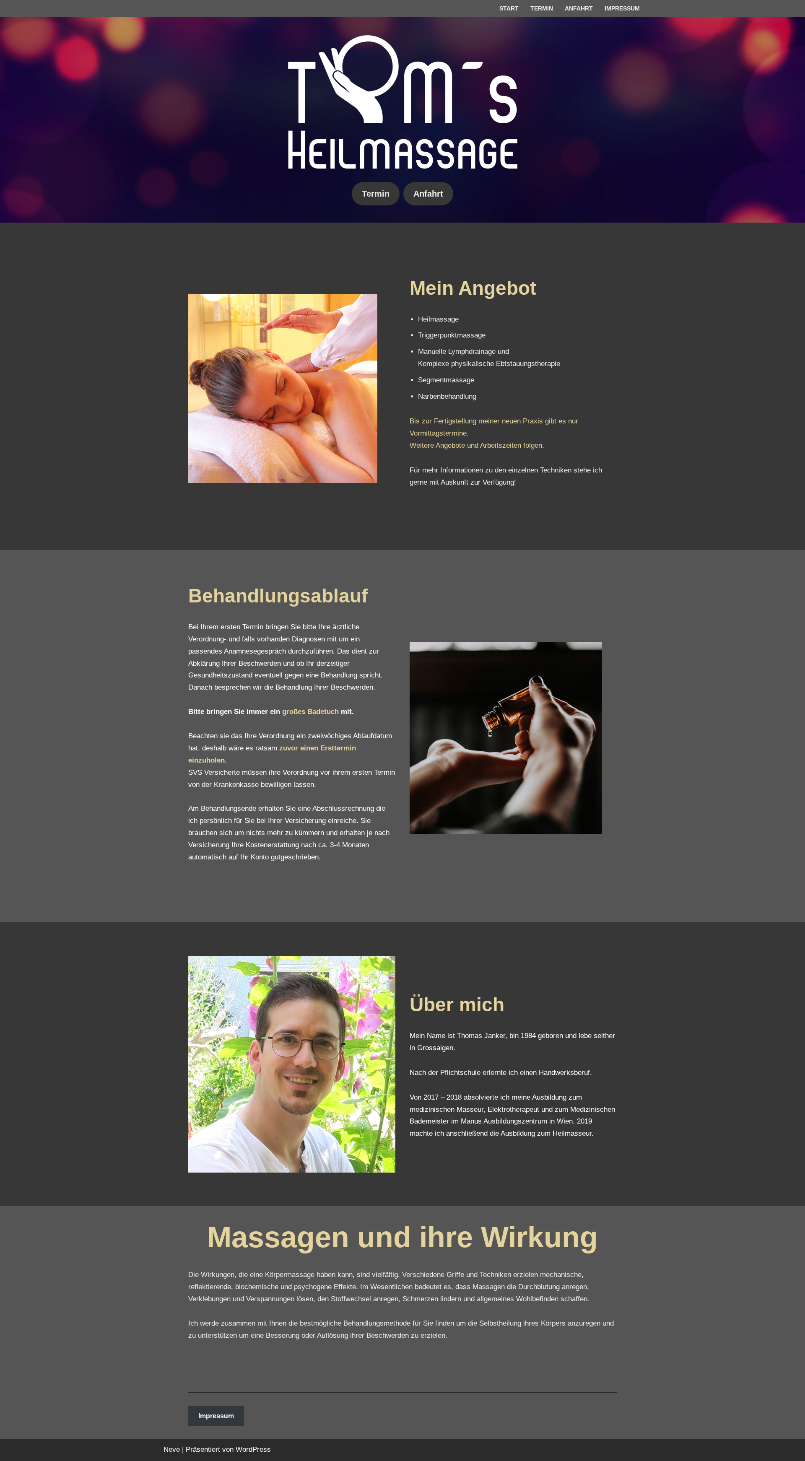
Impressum (622, 8)
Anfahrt (579, 8)
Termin (541, 8)
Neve (172, 1449)
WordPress (253, 1449)
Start (509, 8)
